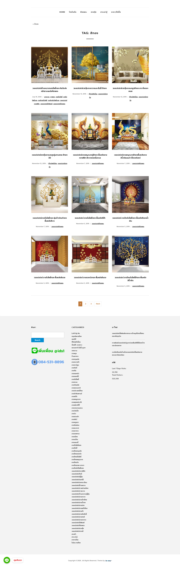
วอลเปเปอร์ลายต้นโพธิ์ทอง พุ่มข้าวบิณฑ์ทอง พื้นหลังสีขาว (50, 219)
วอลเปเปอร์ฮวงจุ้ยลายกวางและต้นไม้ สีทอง (90, 88)
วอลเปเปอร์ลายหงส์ (78, 517)
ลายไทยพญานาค (77, 459)
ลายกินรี (74, 368)
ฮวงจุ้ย (93, 12)
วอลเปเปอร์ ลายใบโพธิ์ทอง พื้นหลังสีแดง (49, 277)
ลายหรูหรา (75, 422)
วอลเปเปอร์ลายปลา (78, 505)
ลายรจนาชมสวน (77, 408)
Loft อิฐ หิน (76, 333)
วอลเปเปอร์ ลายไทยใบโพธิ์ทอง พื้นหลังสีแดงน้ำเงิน (130, 219)
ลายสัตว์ (74, 419)
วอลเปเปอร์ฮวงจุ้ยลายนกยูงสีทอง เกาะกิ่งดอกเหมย (130, 90)
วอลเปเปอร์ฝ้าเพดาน (78, 485)
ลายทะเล (74, 382)
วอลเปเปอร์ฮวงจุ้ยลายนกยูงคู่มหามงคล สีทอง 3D (49, 156)
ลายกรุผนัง (75, 359)
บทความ (46, 97)
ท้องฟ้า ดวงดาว (77, 345)
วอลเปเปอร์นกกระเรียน (79, 482)
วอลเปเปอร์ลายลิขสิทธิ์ (79, 514)
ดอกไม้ (74, 339)
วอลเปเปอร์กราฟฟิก (78, 471)
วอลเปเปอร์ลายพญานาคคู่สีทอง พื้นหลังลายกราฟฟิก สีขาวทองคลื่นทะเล (90, 156)
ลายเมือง (75, 436)
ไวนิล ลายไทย (76, 543)
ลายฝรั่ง (74, 396)
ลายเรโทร (75, 439)
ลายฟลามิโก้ (76, 405)
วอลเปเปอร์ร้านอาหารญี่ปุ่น (81, 494)
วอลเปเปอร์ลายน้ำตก (79, 502)
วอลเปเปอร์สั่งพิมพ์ (46, 104)
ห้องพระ (83, 12)
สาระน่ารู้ (103, 12)
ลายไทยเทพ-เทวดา (78, 465)
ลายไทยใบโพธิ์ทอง (53, 100)
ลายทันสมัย (75, 385)
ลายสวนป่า (75, 416)
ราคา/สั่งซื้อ (116, 12)
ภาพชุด (52, 97)
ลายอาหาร (75, 431)
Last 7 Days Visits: (119, 368)
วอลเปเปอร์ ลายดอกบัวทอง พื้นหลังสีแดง (90, 277)
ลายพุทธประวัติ (77, 402)
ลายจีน (74, 370)
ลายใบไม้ (74, 448)
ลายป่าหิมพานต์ (77, 393)
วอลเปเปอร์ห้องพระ (59, 104)
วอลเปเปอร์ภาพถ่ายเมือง (80, 488)
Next (98, 304)
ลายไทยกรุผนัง (77, 451)
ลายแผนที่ (75, 442)
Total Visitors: (117, 375)
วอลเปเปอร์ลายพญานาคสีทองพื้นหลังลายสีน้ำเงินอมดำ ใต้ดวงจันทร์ (130, 156)
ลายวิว (74, 413)
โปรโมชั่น (72, 12)
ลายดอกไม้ (75, 376)
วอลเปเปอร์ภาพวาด (78, 491)
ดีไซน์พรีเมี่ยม (93, 94)
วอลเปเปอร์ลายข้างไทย (79, 500)
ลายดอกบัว (75, 373)
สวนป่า (74, 534)
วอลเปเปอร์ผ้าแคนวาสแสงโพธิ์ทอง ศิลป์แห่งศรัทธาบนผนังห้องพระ (49, 90)
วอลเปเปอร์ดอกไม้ (78, 479)
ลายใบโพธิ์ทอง (76, 445)
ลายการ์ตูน (75, 365)
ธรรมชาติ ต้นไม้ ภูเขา (79, 348)
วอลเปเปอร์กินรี (77, 474)
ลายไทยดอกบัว (77, 454)
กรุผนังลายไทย (77, 336)
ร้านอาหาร (75, 356)
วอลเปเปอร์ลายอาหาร (79, 520)
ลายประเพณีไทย (77, 391)
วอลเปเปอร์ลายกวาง (78, 497)
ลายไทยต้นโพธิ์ (42, 100)
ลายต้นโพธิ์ (59, 97)
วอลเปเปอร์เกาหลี (77, 531)
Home (62, 12)
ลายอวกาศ (75, 428)
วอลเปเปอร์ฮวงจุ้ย (78, 528)
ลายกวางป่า (75, 362)
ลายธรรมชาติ (76, 388)
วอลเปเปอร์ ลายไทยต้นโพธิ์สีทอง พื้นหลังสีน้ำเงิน (130, 279)
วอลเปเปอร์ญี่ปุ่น (77, 477)
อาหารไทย (75, 540)
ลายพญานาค (76, 399)
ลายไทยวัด (75, 462)
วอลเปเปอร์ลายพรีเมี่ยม (79, 508)
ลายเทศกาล (75, 434)
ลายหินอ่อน (75, 425)
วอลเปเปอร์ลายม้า (78, 511)
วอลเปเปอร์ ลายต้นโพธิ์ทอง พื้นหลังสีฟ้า (90, 217)
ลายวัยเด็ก (75, 411)
